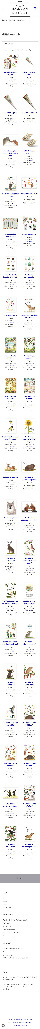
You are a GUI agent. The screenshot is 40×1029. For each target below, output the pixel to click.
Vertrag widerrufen (10, 963)
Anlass (8, 27)
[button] (3, 1025)
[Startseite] (20, 8)
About (5, 904)
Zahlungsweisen (20, 1025)
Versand (12, 82)
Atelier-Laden (7, 907)
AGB (10, 1019)
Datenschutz (18, 1019)
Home (5, 898)
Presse (5, 936)
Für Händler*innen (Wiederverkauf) (15, 920)
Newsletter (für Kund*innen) (12, 933)
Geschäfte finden (9, 929)
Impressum (28, 1019)
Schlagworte (13, 27)
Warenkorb (7, 926)
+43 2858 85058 (11, 955)
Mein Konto (7, 923)
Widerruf (28, 1022)
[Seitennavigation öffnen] (5, 8)
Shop (5, 901)
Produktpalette (4, 27)
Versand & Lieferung (16, 1022)
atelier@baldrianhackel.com (17, 958)
